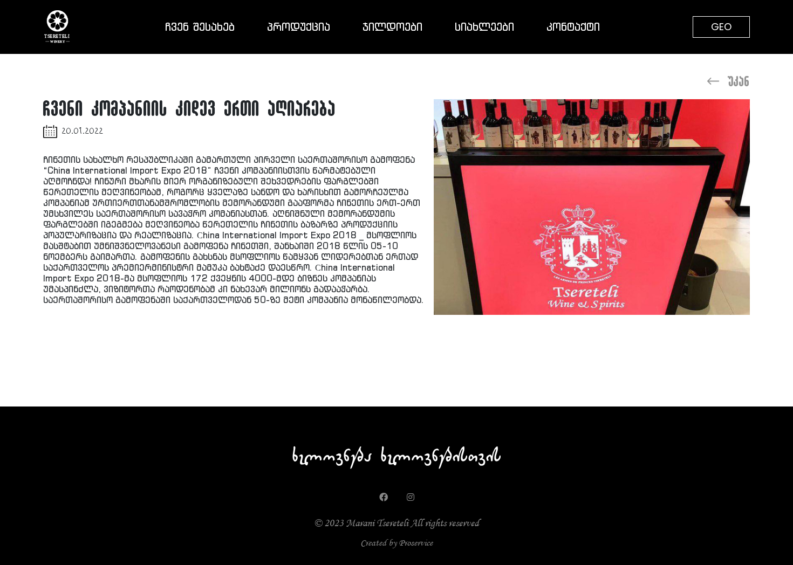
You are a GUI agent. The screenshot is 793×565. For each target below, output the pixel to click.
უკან (739, 80)
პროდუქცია (298, 26)
